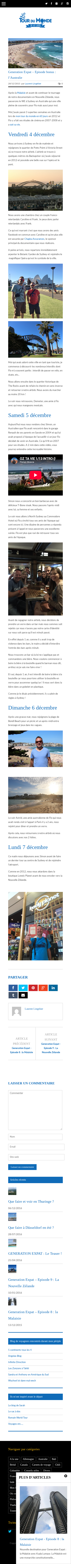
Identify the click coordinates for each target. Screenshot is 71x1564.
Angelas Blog (14, 1356)
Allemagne (28, 1459)
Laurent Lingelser (33, 84)
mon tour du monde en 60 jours (32, 116)
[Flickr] (57, 4)
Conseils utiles (31, 1470)
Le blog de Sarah (16, 1405)
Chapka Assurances (34, 239)
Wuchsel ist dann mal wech (22, 1381)
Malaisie (21, 93)
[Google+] (62, 4)
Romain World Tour (18, 1418)
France (13, 1476)
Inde (12, 1482)
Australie (43, 1459)
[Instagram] (68, 4)
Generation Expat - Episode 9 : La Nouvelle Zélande (51, 1048)
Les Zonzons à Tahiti (18, 1368)
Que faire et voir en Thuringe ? (31, 1201)
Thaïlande (15, 1505)
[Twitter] (46, 4)
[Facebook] (51, 4)
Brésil (13, 1464)
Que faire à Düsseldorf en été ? (31, 1227)
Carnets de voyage (41, 1464)
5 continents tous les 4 (20, 1350)
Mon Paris (15, 1487)
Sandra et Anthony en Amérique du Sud (28, 1375)
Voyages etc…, (15, 1424)
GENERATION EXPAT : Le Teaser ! (35, 1253)
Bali (54, 1459)
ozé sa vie (15, 125)
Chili (57, 1464)
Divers (46, 1470)
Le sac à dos (14, 1411)
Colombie (15, 1470)
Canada (24, 1464)
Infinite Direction (17, 1362)
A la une (14, 1459)
